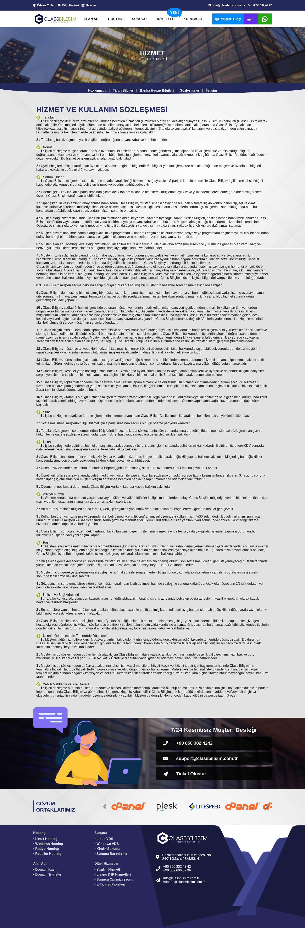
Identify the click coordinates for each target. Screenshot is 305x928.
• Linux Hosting (45, 839)
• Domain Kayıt (44, 869)
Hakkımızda (97, 90)
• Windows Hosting (48, 844)
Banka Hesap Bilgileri (157, 90)
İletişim (91, 5)
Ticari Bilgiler (123, 90)
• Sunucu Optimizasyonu (113, 879)
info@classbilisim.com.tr (229, 5)
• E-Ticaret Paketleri (109, 884)
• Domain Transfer (47, 874)
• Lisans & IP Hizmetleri (112, 874)
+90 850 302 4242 (194, 743)
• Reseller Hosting (47, 853)
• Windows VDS (106, 844)
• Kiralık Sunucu (107, 849)
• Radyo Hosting (46, 849)
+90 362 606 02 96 (177, 870)
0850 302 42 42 (262, 5)
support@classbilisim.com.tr (207, 758)
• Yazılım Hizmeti (107, 869)
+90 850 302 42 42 (177, 866)
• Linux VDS (103, 839)
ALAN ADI (91, 19)
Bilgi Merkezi (70, 5)
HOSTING (115, 19)
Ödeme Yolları (46, 5)
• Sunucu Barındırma (110, 853)
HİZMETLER (165, 19)
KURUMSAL (193, 19)
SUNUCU (139, 19)
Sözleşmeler (189, 90)
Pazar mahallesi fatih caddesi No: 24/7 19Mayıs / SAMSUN (187, 856)
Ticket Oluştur (191, 773)
